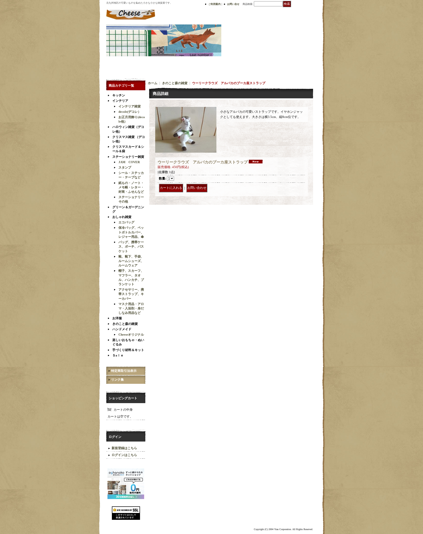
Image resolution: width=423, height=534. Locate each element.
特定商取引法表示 (124, 371)
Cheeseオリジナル (131, 334)
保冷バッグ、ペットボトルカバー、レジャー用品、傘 (131, 232)
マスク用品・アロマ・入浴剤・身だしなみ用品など (131, 308)
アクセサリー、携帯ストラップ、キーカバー (131, 294)
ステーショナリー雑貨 (128, 157)
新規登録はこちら (124, 448)
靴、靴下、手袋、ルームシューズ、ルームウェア (131, 261)
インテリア (120, 100)
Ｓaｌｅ (118, 355)
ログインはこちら (124, 455)
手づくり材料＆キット (128, 350)
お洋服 (117, 318)
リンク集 (117, 379)
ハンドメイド (121, 329)
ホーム (152, 83)
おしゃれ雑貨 (121, 217)
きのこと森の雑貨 (125, 324)
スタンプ (124, 167)
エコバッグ (126, 222)
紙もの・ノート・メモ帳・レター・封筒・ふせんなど (131, 187)
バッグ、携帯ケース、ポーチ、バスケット (131, 246)
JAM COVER (129, 162)
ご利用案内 (214, 4)
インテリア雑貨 (129, 106)
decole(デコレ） (129, 112)
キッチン (118, 95)
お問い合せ (233, 4)
